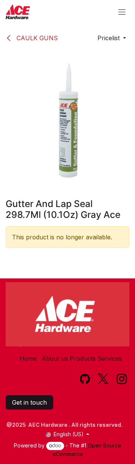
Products (83, 358)
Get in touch (29, 402)
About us (55, 358)
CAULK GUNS (36, 38)
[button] (111, 38)
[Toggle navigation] (121, 12)
